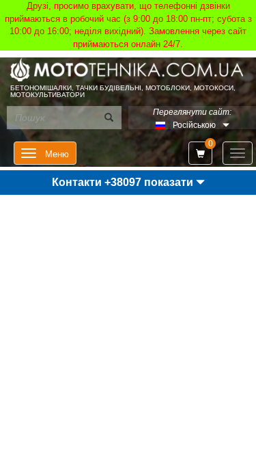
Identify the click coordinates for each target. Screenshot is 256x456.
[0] (200, 153)
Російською (194, 125)
